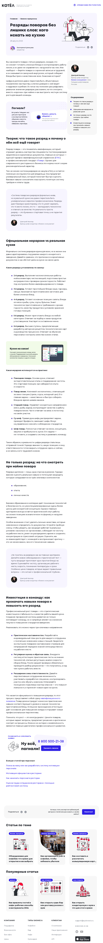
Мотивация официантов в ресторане (23, 773)
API (53, 939)
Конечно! (88, 812)
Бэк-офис (8, 935)
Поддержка (9, 926)
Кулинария (32, 939)
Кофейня (31, 926)
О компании (57, 926)
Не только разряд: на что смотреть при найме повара (82, 117)
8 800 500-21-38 (81, 926)
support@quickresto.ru (84, 921)
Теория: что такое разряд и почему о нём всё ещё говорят (83, 104)
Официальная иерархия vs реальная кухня (83, 111)
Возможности (10, 930)
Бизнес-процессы (29, 19)
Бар (29, 930)
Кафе (30, 935)
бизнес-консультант (79, 80)
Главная (14, 19)
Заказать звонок (51, 748)
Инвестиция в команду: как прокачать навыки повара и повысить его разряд (82, 126)
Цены (6, 939)
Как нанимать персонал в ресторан (23, 778)
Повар (40, 160)
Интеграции (57, 935)
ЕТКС (57, 158)
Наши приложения (59, 930)
